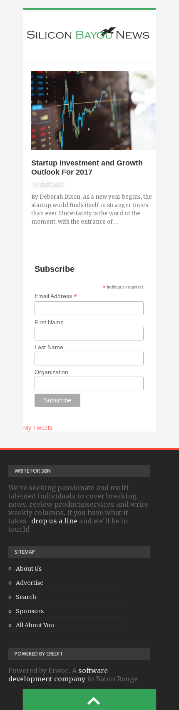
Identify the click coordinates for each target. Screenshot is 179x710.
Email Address (56, 296)
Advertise (29, 583)
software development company (58, 674)
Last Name (49, 347)
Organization (51, 372)
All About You (35, 625)
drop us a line (54, 521)
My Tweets (38, 427)
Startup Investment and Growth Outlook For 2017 (87, 167)
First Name (49, 322)
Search (26, 597)
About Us (29, 568)
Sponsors (30, 611)
